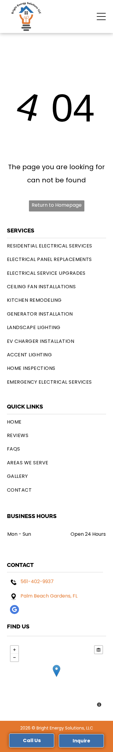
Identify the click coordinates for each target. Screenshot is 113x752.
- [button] (14, 657)
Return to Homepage (57, 205)
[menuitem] (56, 246)
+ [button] (14, 650)
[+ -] (56, 677)
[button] (101, 16)
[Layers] (98, 650)
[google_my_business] (14, 610)
